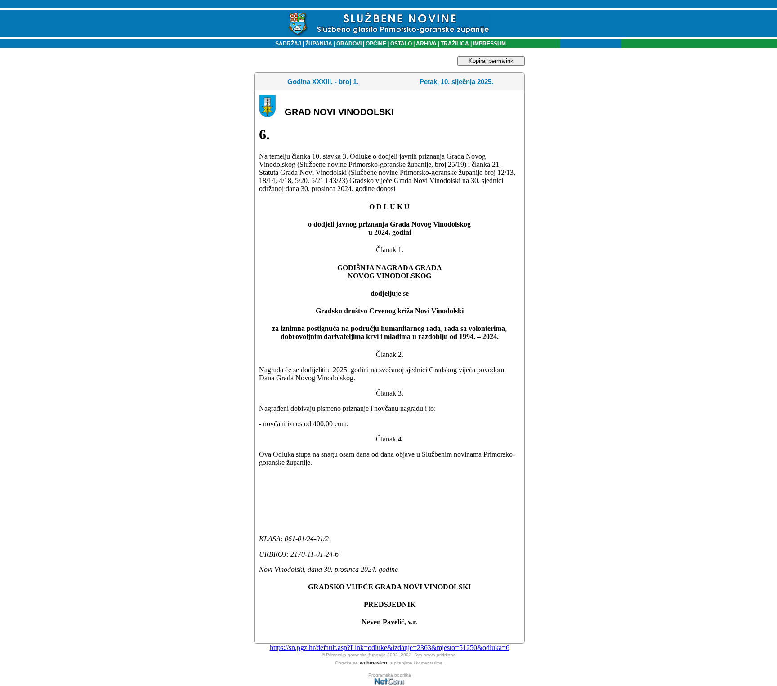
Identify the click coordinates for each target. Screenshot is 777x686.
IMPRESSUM (489, 43)
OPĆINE (376, 43)
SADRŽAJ (286, 43)
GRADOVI (349, 43)
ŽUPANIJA (318, 43)
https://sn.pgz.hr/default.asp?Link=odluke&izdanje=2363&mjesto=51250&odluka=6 (389, 647)
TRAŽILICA (454, 43)
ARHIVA (426, 43)
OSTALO (401, 43)
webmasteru (374, 662)
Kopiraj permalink (491, 61)
